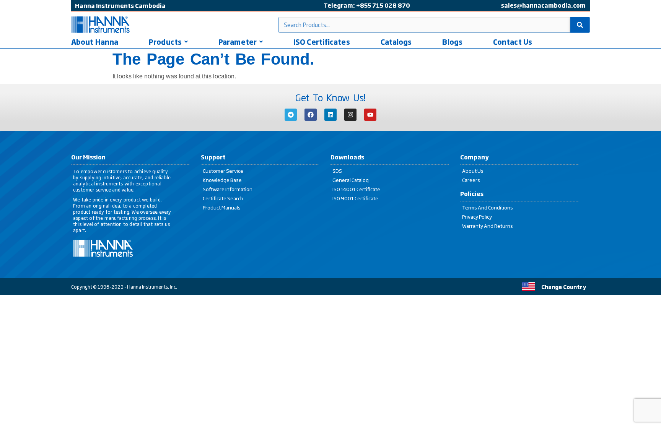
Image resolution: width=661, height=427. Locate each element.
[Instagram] (350, 115)
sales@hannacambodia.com (543, 5)
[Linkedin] (330, 115)
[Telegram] (291, 115)
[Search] (579, 24)
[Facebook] (310, 115)
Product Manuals (222, 207)
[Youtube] (370, 115)
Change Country (563, 287)
